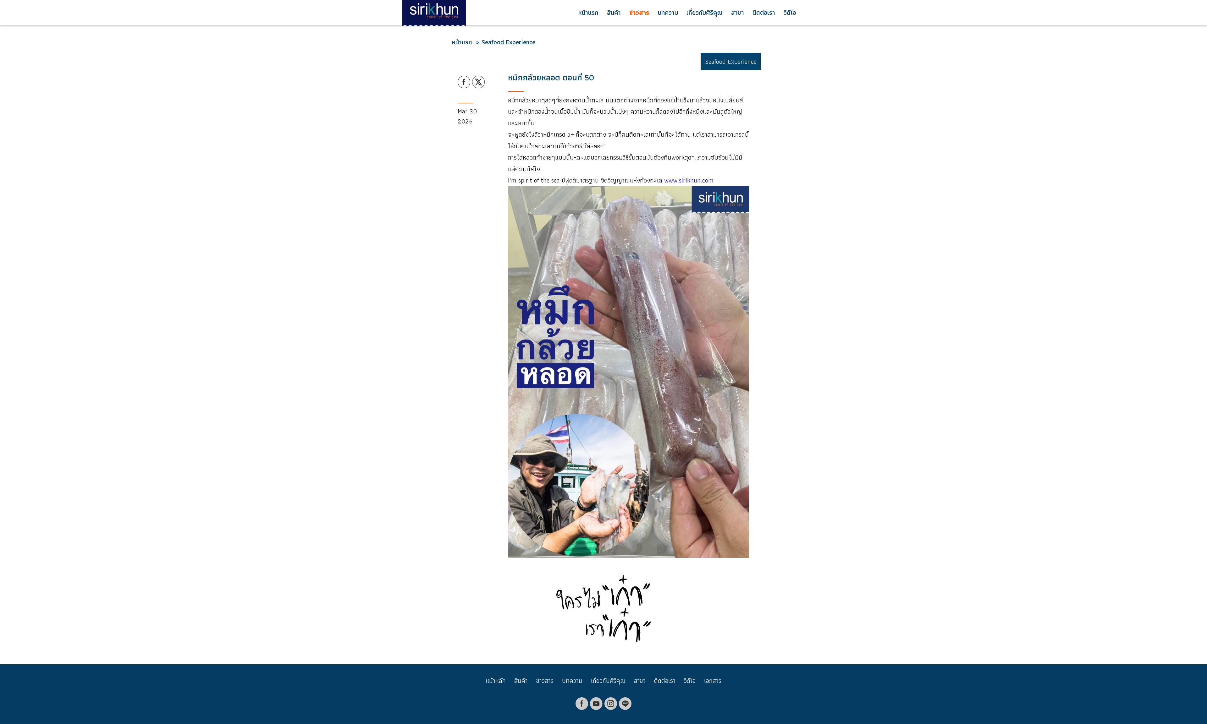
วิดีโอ (790, 13)
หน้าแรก (588, 13)
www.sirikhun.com (689, 180)
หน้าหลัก (496, 681)
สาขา (737, 13)
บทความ (668, 13)
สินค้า (614, 13)
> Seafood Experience (505, 42)
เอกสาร (712, 681)
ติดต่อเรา (763, 13)
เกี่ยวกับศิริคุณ (704, 13)
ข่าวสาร (639, 13)
